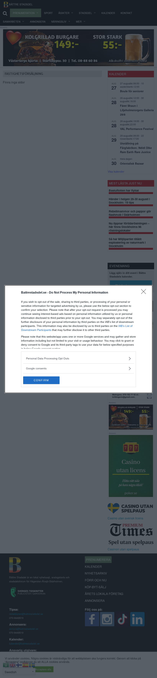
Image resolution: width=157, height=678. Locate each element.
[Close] (144, 292)
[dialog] (78, 339)
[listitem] (78, 359)
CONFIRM (41, 380)
